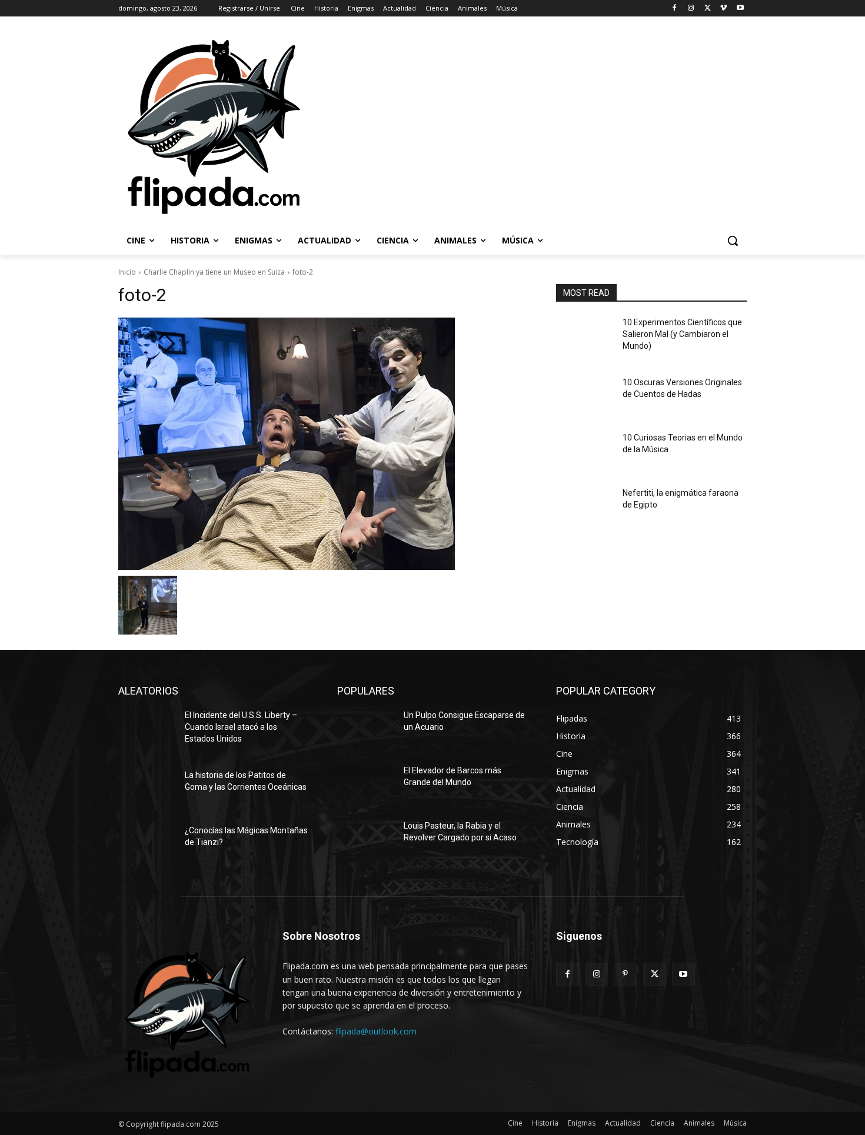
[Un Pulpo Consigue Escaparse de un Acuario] (365, 730)
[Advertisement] (585, 126)
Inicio (127, 272)
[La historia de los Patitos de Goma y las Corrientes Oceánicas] (146, 790)
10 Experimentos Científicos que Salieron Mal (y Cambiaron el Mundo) (682, 334)
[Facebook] (674, 8)
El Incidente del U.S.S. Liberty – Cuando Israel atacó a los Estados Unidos (241, 726)
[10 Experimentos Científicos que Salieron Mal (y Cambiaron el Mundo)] (584, 337)
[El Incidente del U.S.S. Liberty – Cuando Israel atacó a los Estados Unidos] (146, 730)
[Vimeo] (723, 8)
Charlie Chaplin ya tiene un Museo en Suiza (214, 272)
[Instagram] (691, 8)
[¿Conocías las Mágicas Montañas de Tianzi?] (146, 845)
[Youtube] (740, 8)
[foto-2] (323, 444)
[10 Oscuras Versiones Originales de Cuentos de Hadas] (584, 397)
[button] (732, 240)
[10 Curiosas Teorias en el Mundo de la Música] (584, 452)
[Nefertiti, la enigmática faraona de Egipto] (584, 508)
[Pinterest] (625, 974)
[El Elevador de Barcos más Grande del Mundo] (365, 785)
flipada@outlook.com (376, 1031)
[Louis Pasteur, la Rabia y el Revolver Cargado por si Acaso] (365, 840)
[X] (707, 8)
